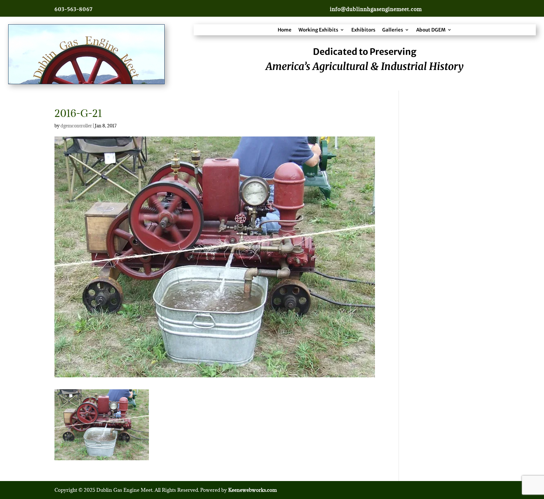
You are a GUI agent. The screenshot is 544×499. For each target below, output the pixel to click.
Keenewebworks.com (252, 490)
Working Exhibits (318, 30)
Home (285, 30)
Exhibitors (363, 30)
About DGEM (430, 30)
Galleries (392, 30)
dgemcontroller (76, 126)
